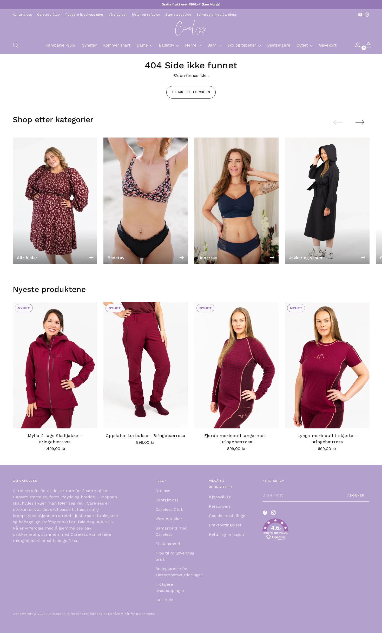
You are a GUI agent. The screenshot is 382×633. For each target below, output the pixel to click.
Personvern (220, 506)
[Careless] (191, 27)
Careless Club (169, 509)
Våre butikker (168, 518)
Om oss (162, 490)
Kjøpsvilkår (220, 496)
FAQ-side (164, 599)
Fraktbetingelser (225, 525)
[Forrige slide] (337, 122)
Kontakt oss (167, 500)
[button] (316, 530)
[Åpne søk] (15, 45)
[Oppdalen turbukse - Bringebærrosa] (145, 365)
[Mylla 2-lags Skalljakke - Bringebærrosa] (55, 365)
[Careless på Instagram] (367, 14)
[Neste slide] (360, 122)
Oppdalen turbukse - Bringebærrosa (145, 435)
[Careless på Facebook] (360, 14)
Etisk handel (167, 543)
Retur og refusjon (226, 534)
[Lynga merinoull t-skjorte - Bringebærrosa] (327, 365)
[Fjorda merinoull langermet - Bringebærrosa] (236, 365)
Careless (54, 614)
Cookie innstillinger (228, 515)
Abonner (355, 495)
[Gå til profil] (355, 45)
